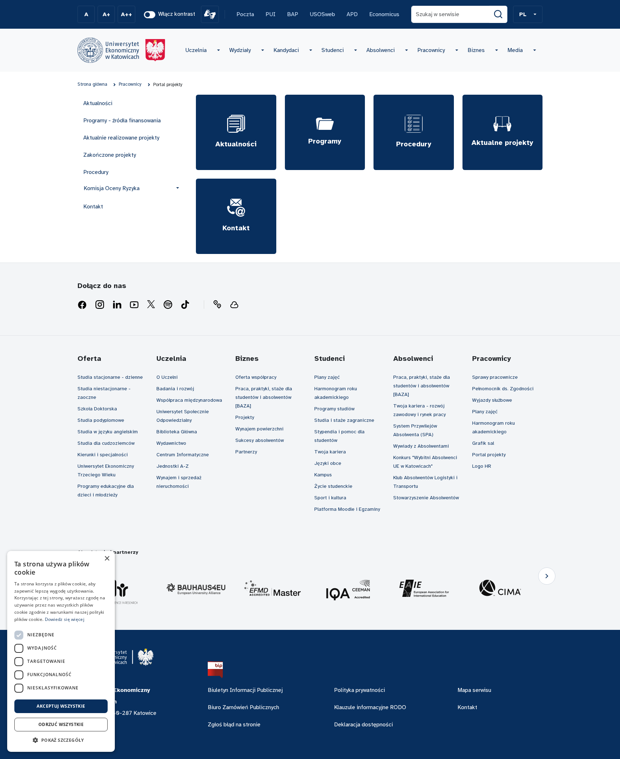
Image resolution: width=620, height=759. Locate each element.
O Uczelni (167, 377)
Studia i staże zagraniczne (344, 420)
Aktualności (97, 103)
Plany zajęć (327, 377)
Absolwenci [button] (380, 50)
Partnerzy (246, 452)
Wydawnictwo (171, 443)
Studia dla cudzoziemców (106, 443)
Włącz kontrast (176, 14)
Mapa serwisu (474, 690)
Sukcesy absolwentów (259, 440)
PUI (271, 14)
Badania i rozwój (175, 389)
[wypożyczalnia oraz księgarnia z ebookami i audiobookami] (234, 305)
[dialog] (61, 651)
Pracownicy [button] (431, 50)
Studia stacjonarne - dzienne (110, 377)
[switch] (149, 14)
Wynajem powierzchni (259, 429)
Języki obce (327, 463)
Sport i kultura (330, 498)
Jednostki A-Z (172, 466)
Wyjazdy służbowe (492, 400)
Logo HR (481, 466)
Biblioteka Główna (176, 432)
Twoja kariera (330, 452)
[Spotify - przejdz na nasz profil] (168, 305)
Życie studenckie (333, 486)
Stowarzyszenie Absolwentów (426, 498)
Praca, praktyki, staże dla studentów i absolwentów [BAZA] (263, 397)
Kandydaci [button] (286, 50)
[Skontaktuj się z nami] (217, 305)
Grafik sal (483, 443)
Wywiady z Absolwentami (421, 446)
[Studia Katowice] (121, 50)
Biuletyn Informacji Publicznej (245, 690)
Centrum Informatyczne (182, 455)
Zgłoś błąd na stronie (234, 724)
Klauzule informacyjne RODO (370, 707)
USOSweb (322, 14)
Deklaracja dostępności (363, 724)
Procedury (95, 172)
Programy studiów (334, 409)
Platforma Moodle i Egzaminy (347, 509)
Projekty (244, 417)
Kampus (323, 475)
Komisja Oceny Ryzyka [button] (112, 188)
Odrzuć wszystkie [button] (61, 724)
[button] (527, 14)
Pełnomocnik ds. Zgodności (503, 389)
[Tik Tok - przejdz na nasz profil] (185, 305)
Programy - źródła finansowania (122, 120)
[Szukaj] (498, 14)
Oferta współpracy (255, 377)
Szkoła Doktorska (97, 409)
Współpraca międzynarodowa (189, 400)
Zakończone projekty (109, 155)
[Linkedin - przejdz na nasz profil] (117, 305)
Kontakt (93, 206)
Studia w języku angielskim (108, 432)
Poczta (245, 14)
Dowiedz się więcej (64, 619)
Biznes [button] (476, 50)
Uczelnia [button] (196, 50)
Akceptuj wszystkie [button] (61, 706)
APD (352, 14)
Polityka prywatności (359, 690)
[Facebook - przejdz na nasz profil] (82, 305)
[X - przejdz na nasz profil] (151, 305)
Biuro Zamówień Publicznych (243, 707)
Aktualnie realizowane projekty (121, 137)
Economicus (384, 14)
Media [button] (515, 50)
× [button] (106, 558)
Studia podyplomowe (101, 420)
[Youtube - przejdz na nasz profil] (134, 305)
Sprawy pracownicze (495, 377)
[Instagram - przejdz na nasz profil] (99, 305)
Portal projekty (489, 455)
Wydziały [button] (240, 50)
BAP (292, 14)
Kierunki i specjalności (103, 455)
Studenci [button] (332, 50)
